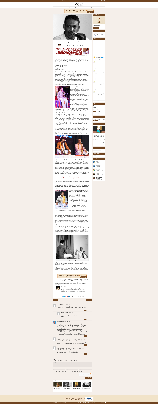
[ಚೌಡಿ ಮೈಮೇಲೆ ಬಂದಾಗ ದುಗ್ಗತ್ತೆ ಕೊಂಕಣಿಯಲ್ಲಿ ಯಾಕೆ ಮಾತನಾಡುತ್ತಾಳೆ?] (67, 384)
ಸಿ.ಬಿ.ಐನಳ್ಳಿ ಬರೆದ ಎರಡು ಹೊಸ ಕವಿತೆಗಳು (64, 0)
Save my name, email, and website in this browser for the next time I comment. (68, 371)
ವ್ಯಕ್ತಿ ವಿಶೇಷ (80, 7)
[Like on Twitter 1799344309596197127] (97, 79)
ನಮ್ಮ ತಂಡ (84, 402)
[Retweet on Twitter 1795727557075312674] (95, 97)
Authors (92, 402)
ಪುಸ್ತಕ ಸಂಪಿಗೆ (92, 7)
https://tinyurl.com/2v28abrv (97, 78)
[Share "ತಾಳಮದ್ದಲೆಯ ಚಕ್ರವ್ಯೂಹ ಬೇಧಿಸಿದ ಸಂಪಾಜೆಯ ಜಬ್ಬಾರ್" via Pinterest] (67, 296)
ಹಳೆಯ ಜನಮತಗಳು (96, 113)
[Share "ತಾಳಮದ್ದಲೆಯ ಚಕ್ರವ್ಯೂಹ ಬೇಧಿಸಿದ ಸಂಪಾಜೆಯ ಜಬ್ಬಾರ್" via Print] (72, 296)
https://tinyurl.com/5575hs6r (97, 67)
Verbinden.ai (66, 402)
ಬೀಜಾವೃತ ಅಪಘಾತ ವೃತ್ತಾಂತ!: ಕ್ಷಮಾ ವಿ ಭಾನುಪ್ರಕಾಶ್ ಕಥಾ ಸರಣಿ (98, 25)
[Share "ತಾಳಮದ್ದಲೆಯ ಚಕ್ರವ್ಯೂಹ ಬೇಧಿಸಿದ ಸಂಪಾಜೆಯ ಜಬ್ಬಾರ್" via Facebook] (62, 296)
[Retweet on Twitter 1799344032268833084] (95, 89)
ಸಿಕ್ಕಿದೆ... (95, 107)
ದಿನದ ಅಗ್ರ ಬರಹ (75, 45)
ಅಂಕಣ (65, 7)
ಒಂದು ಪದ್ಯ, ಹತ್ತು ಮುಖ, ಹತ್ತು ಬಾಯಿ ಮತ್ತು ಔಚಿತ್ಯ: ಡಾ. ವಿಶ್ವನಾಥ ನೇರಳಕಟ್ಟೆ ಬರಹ (100, 178)
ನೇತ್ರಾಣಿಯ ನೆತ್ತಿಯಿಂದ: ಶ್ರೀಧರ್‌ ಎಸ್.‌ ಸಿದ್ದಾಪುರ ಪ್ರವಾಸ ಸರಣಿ (100, 165)
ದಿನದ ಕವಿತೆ (100, 162)
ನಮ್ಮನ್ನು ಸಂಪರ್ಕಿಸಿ (96, 402)
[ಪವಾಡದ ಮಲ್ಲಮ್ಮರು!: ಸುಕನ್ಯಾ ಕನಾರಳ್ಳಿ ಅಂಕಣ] (94, 170)
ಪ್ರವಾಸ (76, 7)
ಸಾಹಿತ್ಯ (69, 7)
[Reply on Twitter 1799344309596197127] (94, 79)
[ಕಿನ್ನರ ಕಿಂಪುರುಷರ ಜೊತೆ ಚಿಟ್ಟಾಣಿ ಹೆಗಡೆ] (77, 384)
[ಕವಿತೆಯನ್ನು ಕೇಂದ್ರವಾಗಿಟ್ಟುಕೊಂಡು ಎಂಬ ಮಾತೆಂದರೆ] (86, 384)
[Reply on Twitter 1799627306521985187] (94, 68)
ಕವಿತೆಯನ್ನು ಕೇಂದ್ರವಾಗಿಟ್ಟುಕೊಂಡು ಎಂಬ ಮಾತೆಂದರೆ (86, 389)
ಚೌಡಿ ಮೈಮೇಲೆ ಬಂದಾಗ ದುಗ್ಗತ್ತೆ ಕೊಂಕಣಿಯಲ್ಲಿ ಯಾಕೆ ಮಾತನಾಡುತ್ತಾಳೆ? (66, 389)
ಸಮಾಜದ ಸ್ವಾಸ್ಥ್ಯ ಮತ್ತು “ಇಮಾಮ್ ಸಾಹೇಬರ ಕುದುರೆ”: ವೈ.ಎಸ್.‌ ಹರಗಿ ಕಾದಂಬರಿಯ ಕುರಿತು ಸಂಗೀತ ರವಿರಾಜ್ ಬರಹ (99, 136)
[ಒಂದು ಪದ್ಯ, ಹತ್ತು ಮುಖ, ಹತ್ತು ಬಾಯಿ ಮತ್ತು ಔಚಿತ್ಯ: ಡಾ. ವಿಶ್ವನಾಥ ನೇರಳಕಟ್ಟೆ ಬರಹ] (94, 178)
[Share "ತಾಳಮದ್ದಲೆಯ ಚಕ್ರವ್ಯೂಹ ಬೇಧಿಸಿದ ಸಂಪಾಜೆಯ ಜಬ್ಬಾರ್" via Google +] (66, 296)
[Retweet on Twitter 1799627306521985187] (95, 68)
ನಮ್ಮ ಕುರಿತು (80, 402)
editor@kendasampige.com (97, 35)
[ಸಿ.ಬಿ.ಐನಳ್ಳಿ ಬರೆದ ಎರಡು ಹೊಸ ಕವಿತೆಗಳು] (94, 162)
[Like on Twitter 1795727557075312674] (97, 97)
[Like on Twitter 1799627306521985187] (97, 68)
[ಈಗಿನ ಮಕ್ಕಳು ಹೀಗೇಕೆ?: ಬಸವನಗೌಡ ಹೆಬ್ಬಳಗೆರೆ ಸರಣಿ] (94, 174)
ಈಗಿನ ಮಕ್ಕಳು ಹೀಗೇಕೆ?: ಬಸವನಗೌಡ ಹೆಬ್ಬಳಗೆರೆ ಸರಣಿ (100, 173)
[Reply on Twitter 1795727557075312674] (94, 97)
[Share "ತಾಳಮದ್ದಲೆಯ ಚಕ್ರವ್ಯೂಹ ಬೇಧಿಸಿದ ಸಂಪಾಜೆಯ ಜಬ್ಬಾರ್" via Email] (71, 296)
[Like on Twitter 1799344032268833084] (97, 89)
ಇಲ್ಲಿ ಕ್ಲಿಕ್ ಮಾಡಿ (95, 120)
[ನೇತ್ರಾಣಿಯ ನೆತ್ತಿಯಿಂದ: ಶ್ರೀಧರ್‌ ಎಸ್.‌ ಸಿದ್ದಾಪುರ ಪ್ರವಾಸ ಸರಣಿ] (94, 166)
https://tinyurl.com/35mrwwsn (97, 88)
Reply (86, 310)
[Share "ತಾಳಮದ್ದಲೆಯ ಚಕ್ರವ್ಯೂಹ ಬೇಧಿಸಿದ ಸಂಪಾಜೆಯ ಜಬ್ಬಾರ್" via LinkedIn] (69, 296)
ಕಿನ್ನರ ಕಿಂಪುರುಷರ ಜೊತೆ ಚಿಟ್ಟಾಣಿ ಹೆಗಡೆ (76, 389)
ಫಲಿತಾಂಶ (98, 111)
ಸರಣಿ (72, 7)
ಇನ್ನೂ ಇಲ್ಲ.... (96, 109)
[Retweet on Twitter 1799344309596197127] (95, 79)
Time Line (88, 402)
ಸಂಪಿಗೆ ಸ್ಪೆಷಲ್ (86, 7)
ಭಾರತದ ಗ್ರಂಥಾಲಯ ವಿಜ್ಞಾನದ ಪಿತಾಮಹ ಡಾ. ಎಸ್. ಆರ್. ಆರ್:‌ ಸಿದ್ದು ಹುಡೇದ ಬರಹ (57, 389)
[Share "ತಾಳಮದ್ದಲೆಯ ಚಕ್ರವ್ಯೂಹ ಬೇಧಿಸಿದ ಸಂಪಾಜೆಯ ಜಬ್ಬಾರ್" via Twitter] (64, 296)
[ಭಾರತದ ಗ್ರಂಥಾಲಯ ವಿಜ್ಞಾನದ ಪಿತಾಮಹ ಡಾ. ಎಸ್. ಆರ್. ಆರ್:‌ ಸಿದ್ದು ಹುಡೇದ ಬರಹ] (57, 384)
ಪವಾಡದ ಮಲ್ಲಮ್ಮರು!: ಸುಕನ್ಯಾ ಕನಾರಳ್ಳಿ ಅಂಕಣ (99, 169)
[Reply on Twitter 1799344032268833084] (94, 89)
